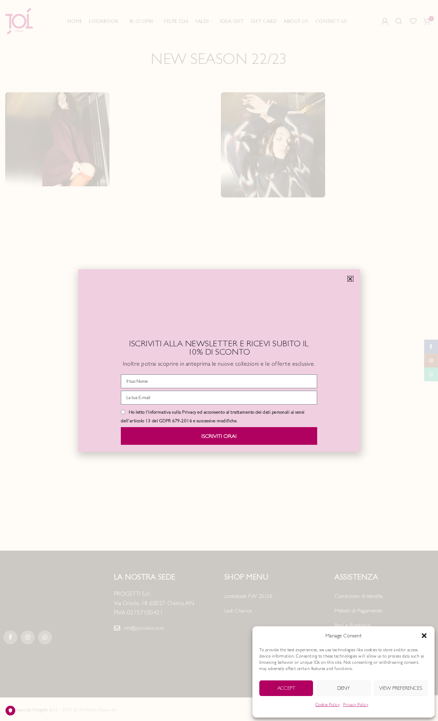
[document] (219, 360)
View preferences (400, 688)
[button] (424, 635)
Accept (286, 688)
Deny (343, 688)
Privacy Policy (355, 704)
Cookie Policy (327, 704)
